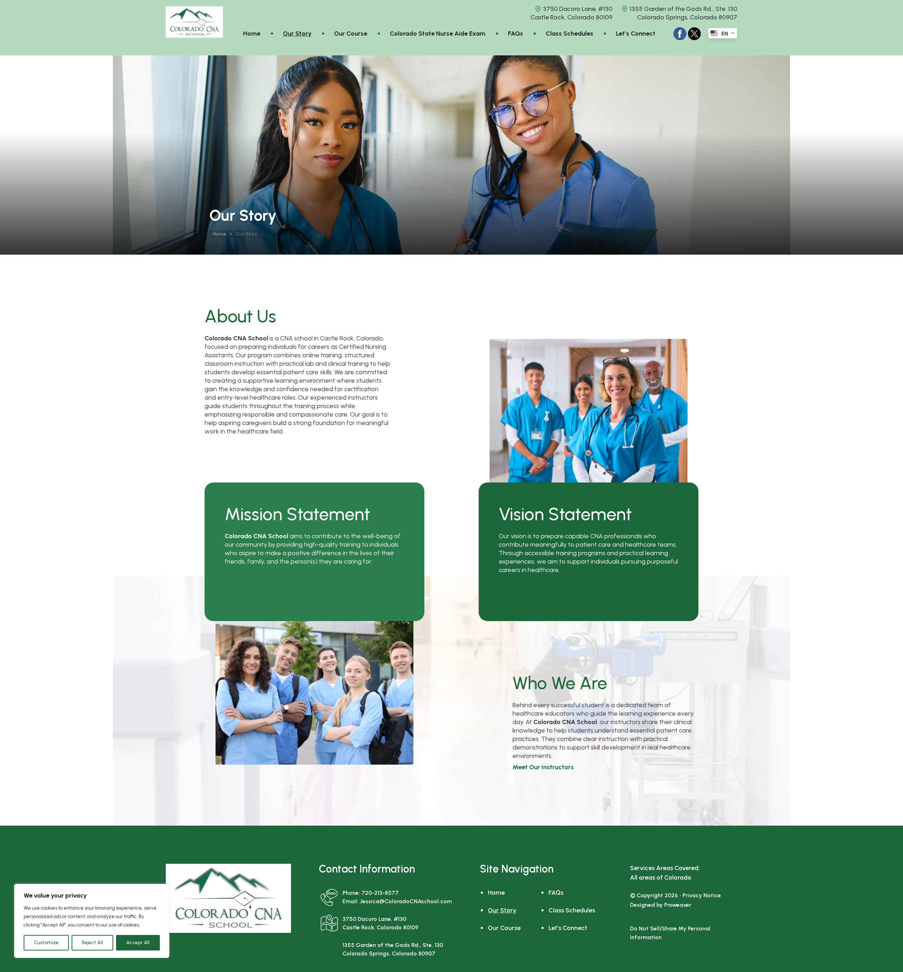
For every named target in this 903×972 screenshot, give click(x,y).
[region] (91, 921)
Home (251, 33)
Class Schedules (569, 33)
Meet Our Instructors (543, 767)
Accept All (138, 943)
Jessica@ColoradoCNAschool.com (406, 901)
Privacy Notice (702, 895)
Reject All (92, 943)
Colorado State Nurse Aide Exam (437, 33)
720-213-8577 (380, 892)
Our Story (297, 33)
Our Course (350, 33)
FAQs (515, 33)
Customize (46, 943)
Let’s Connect (635, 33)
